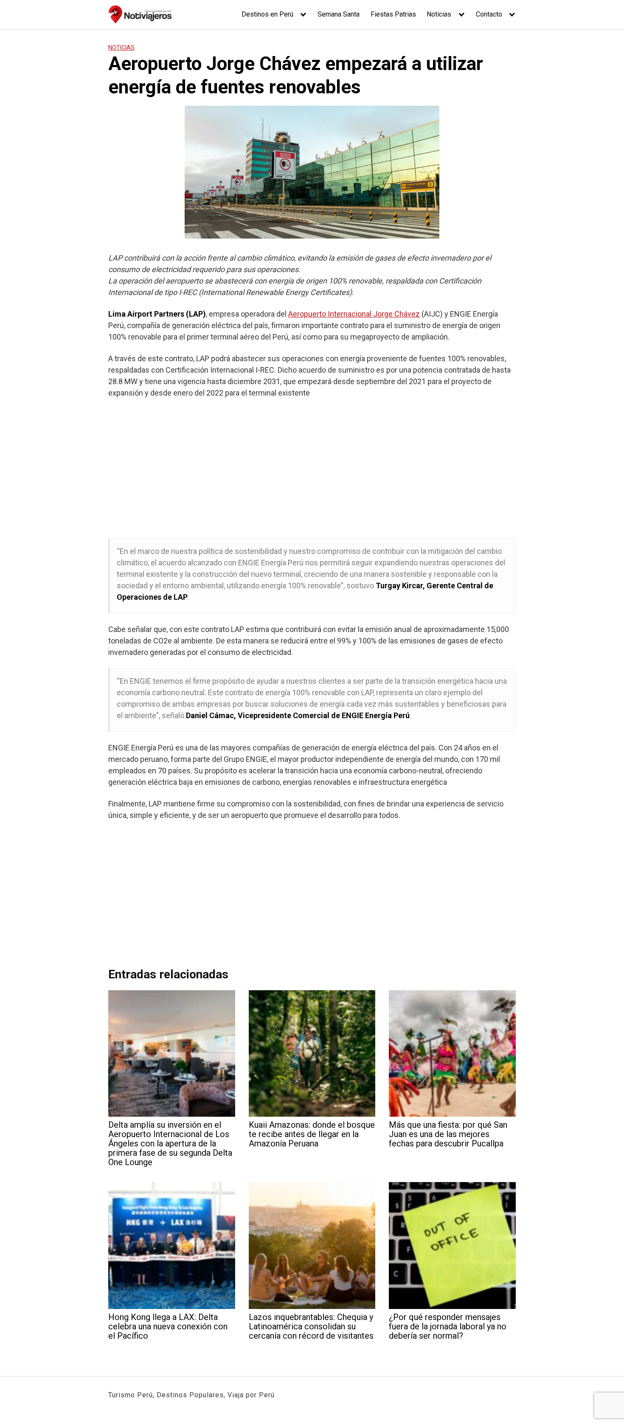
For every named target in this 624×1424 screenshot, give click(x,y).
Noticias (439, 14)
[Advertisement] (312, 468)
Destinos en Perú (267, 14)
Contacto (489, 14)
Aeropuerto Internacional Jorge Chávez (354, 313)
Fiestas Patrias (393, 14)
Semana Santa (339, 14)
